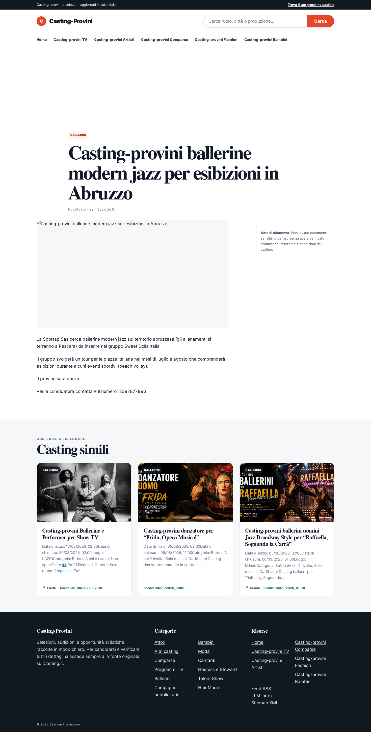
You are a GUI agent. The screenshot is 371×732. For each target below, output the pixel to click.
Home (42, 40)
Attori (159, 642)
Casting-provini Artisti (114, 40)
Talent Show (210, 678)
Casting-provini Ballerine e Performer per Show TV (73, 533)
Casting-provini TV (70, 40)
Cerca (320, 21)
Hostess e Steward (217, 669)
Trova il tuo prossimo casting (311, 5)
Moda (204, 651)
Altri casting (166, 651)
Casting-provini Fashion (216, 40)
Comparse (164, 660)
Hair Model (209, 687)
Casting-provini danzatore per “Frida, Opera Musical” (179, 533)
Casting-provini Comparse (164, 40)
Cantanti (206, 660)
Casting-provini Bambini (265, 40)
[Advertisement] (185, 84)
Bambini (206, 642)
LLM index (262, 695)
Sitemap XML (264, 702)
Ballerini (78, 135)
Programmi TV (168, 669)
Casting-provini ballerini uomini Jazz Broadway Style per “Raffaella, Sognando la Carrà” (286, 537)
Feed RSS (261, 688)
